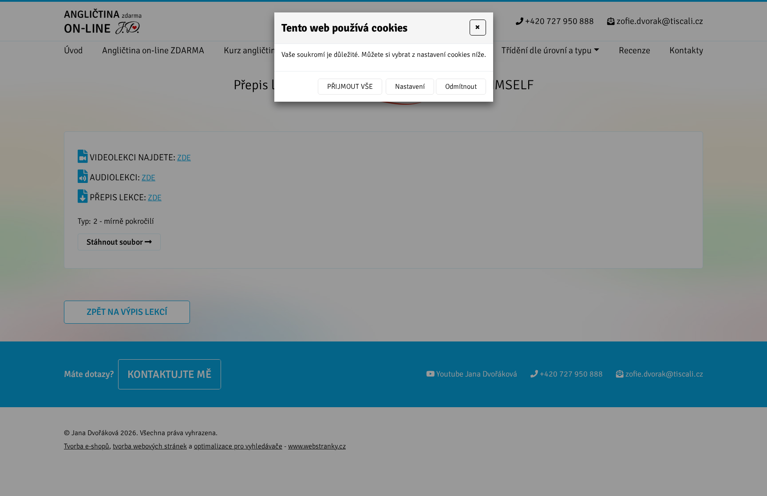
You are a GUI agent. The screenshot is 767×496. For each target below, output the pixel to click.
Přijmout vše (350, 86)
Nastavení (410, 86)
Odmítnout (461, 86)
